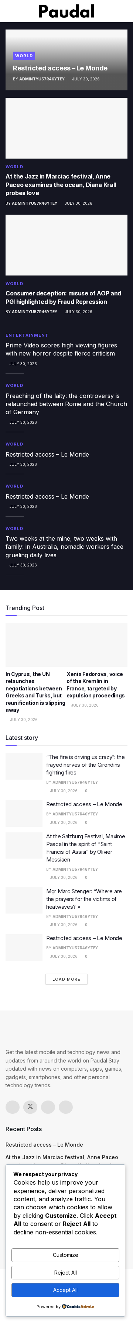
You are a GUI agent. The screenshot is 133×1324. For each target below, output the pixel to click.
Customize (65, 1255)
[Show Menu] (9, 11)
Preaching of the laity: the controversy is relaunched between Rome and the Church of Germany (66, 404)
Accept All (65, 1290)
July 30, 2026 (85, 79)
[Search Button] (124, 11)
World (24, 55)
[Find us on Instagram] (48, 1107)
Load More (66, 979)
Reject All (65, 1272)
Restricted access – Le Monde (60, 68)
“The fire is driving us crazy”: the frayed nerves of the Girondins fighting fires (85, 764)
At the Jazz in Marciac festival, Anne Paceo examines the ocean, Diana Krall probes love (61, 185)
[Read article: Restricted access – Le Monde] (24, 813)
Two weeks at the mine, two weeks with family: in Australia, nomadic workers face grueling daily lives (64, 547)
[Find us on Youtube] (66, 1107)
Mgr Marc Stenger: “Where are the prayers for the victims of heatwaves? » (84, 899)
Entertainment (27, 335)
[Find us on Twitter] (30, 1107)
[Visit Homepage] (66, 11)
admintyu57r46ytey (42, 79)
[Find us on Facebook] (13, 1107)
